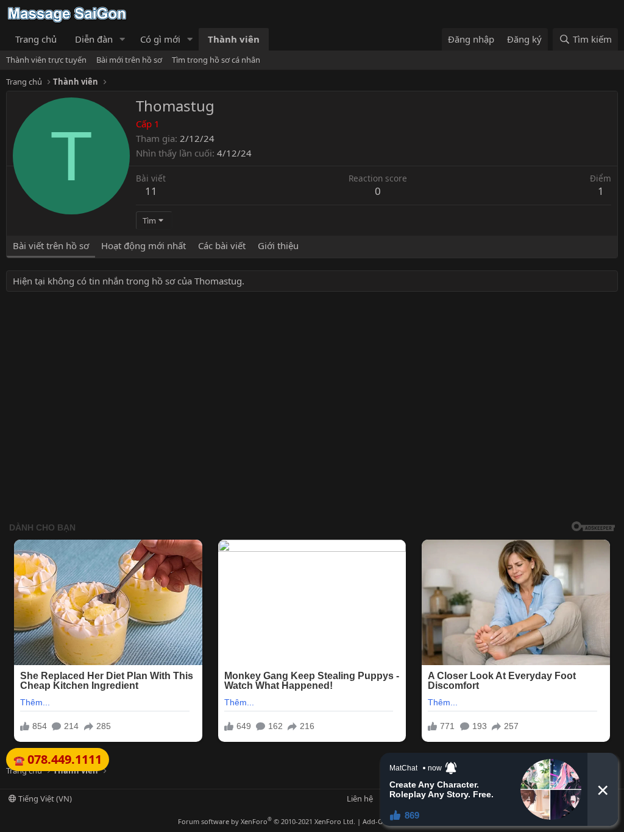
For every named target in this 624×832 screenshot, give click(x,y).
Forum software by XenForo (266, 821)
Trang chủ (36, 39)
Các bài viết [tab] (222, 245)
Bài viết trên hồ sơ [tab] (51, 245)
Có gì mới (160, 39)
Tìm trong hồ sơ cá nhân (216, 59)
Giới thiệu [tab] (278, 245)
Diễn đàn (94, 39)
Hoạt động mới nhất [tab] (143, 245)
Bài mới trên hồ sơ (129, 59)
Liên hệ (360, 798)
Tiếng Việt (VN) (44, 798)
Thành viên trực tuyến (46, 59)
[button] (122, 39)
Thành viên (234, 39)
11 (151, 191)
